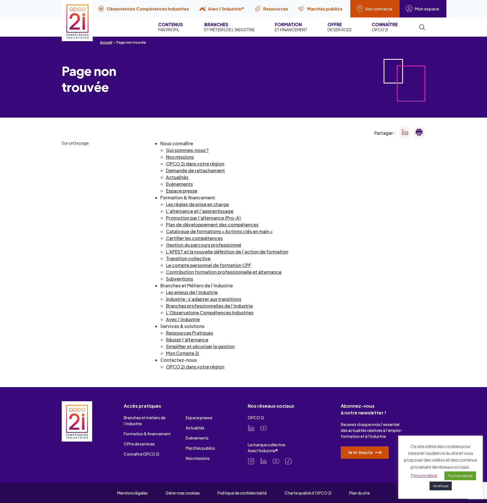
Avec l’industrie (183, 319)
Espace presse (181, 191)
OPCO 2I (385, 27)
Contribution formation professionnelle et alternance (224, 272)
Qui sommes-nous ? (187, 150)
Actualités (177, 177)
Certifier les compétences (194, 238)
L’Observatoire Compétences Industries (209, 313)
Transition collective (188, 258)
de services (339, 27)
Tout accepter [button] (460, 475)
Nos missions (180, 157)
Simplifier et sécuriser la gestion (200, 346)
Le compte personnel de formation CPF (208, 265)
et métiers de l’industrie (229, 27)
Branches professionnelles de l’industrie (209, 306)
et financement (291, 27)
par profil (170, 27)
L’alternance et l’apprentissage (199, 211)
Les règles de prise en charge (197, 204)
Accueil (106, 42)
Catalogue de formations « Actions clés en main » (219, 231)
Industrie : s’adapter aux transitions (203, 299)
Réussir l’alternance (187, 340)
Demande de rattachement (195, 170)
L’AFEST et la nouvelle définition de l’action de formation (227, 252)
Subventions (179, 279)
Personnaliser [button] (424, 475)
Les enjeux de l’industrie (192, 292)
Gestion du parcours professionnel (203, 245)
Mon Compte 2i (182, 353)
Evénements (179, 184)
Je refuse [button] (440, 486)
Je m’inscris (360, 452)
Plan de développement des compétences (212, 225)
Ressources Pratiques (189, 333)
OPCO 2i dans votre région (195, 164)
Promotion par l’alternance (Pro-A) (203, 218)
